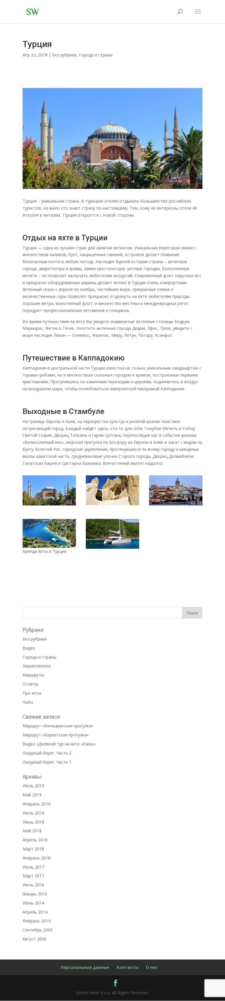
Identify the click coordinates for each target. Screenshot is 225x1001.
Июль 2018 (33, 813)
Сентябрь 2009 (37, 930)
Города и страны (95, 55)
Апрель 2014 (35, 912)
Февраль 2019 (36, 804)
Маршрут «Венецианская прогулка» (58, 726)
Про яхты (32, 693)
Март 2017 (33, 876)
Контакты (127, 967)
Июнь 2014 (33, 903)
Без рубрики (64, 55)
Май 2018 (32, 830)
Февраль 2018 (36, 858)
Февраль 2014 (36, 921)
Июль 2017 (33, 867)
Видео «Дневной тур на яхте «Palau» (59, 744)
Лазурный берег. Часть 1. (47, 762)
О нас (152, 967)
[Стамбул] (175, 505)
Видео (29, 648)
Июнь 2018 (33, 822)
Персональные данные (85, 967)
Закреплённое (37, 666)
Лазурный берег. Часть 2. (47, 753)
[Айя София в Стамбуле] (112, 188)
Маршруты (33, 675)
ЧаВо (28, 702)
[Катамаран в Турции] (112, 548)
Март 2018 (33, 849)
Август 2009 (34, 939)
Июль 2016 (33, 885)
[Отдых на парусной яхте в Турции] (49, 547)
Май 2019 (32, 795)
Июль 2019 (33, 785)
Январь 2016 (35, 894)
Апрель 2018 (35, 840)
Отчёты (30, 684)
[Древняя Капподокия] (112, 505)
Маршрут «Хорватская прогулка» (55, 735)
